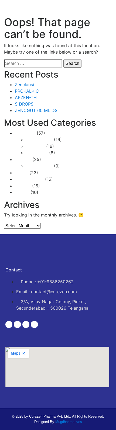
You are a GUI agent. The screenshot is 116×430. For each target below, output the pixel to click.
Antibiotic (35, 146)
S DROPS (24, 104)
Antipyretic (37, 152)
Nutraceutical (39, 139)
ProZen (22, 192)
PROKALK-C (27, 91)
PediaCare (25, 133)
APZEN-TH (26, 97)
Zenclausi (24, 84)
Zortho (21, 172)
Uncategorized (29, 179)
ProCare (23, 159)
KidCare (23, 185)
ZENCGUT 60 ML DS (36, 110)
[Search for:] (33, 64)
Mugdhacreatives (68, 422)
